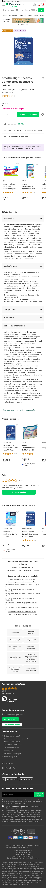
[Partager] (43, 78)
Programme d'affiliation (13, 745)
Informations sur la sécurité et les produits (18, 410)
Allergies (14, 567)
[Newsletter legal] (3, 807)
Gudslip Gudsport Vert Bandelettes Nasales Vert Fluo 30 (21, 608)
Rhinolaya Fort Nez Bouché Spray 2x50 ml (23, 614)
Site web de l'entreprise (13, 753)
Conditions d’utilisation (23, 853)
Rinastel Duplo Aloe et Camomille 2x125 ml (22, 582)
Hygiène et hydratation (14, 570)
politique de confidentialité (20, 806)
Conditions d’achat (23, 854)
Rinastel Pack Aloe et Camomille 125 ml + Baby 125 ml (22, 585)
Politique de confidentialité (23, 851)
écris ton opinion (19, 492)
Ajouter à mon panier (28, 114)
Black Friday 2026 (10, 756)
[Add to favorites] (42, 114)
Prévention (36, 570)
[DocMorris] (15, 5)
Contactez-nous (10, 719)
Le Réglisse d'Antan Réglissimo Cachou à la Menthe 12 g (20, 599)
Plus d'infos (28, 148)
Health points (9, 751)
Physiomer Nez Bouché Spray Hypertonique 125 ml (21, 603)
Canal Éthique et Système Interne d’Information (23, 858)
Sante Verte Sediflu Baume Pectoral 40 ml (22, 612)
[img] (23, 97)
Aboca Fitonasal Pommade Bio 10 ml (22, 579)
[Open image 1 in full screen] (23, 50)
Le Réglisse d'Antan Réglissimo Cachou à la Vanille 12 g (22, 594)
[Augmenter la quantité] (11, 114)
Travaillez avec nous (12, 742)
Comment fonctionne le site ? (16, 739)
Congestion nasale (26, 567)
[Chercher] (41, 10)
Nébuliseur (27, 570)
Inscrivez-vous (39, 794)
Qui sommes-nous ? (12, 736)
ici (37, 821)
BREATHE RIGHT (7, 93)
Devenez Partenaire (11, 748)
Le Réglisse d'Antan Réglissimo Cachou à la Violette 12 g (20, 590)
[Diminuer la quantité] (4, 114)
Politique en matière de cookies (23, 856)
